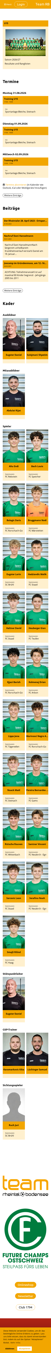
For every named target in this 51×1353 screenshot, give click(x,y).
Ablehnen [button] (9, 1348)
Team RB (42, 4)
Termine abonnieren (16, 184)
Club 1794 (25, 1307)
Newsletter (25, 1296)
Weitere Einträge (12, 195)
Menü (9, 4)
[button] (25, 106)
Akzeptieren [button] (24, 1348)
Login (21, 4)
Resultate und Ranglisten (17, 63)
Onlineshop (25, 1284)
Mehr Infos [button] (15, 1342)
